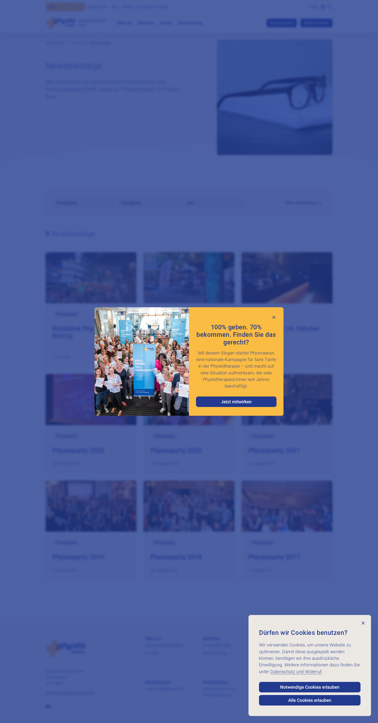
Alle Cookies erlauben (309, 700)
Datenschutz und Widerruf (296, 671)
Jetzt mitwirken (236, 401)
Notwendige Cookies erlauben (310, 687)
